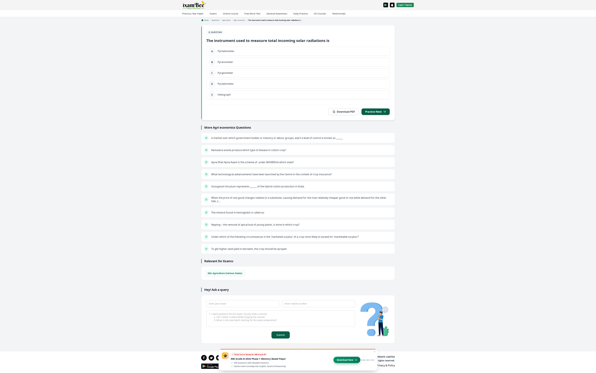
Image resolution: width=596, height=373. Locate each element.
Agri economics (239, 20)
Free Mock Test (252, 13)
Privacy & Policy (386, 365)
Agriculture (226, 20)
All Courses (320, 13)
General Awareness (276, 13)
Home (206, 20)
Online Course (230, 13)
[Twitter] (211, 358)
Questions (215, 20)
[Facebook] (204, 358)
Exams (213, 13)
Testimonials (338, 13)
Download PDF (346, 111)
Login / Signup (405, 5)
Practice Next (373, 111)
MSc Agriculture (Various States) (225, 273)
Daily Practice (300, 13)
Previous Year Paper (192, 13)
